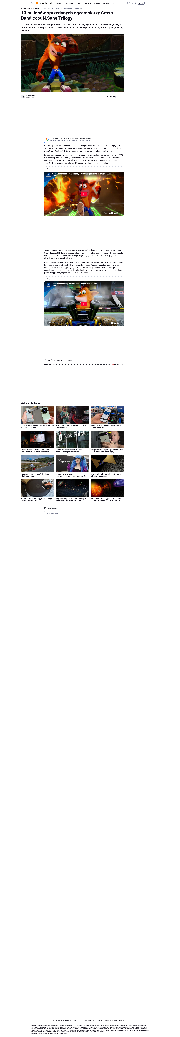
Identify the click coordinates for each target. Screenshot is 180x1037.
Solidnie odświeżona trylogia (56, 155)
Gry (114, 3)
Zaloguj (141, 3)
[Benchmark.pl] (46, 3)
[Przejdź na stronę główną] (33, 4)
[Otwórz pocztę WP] (128, 3)
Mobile (58, 3)
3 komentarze (110, 96)
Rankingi (88, 3)
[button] (134, 3)
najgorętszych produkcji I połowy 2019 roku (69, 273)
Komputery (69, 3)
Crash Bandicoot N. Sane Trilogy (62, 151)
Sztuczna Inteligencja (102, 3)
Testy (79, 3)
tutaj (66, 1033)
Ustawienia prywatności (118, 1020)
